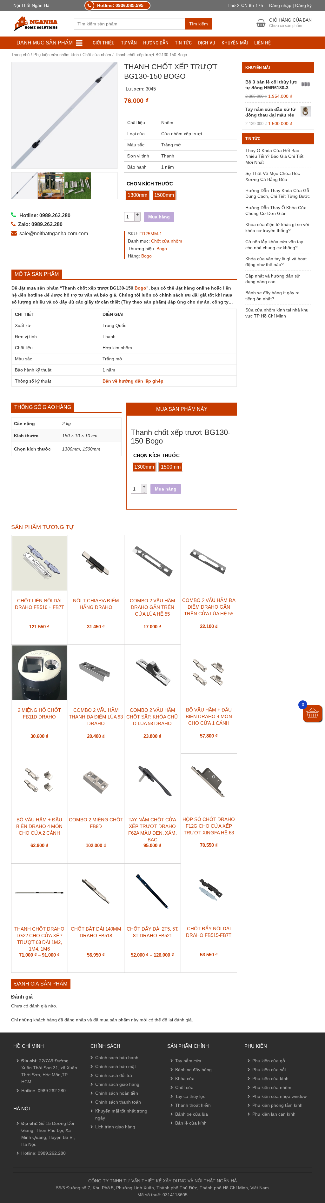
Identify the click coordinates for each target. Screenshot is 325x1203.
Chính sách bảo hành (116, 1057)
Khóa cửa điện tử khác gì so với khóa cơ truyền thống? (277, 227)
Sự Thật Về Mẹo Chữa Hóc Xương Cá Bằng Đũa (272, 176)
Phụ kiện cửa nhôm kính (56, 54)
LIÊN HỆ (262, 43)
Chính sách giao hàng (117, 1084)
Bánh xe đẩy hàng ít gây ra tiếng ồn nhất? (272, 295)
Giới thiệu (104, 43)
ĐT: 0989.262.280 (28, 1150)
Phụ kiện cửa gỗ (268, 1060)
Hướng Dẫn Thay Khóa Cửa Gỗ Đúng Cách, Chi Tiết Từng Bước (277, 193)
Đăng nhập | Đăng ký (290, 5)
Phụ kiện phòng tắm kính (277, 1105)
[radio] (137, 195)
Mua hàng (159, 216)
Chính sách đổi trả (113, 1075)
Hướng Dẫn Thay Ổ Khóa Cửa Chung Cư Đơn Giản (276, 210)
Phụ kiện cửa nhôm (271, 1087)
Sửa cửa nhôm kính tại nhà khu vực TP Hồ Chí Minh (276, 312)
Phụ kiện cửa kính (270, 1078)
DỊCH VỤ (206, 43)
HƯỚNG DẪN (156, 43)
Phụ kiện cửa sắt (269, 1069)
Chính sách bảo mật (115, 1066)
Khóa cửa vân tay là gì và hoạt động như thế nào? (276, 261)
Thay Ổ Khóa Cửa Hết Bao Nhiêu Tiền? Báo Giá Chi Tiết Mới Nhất (274, 156)
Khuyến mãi (235, 43)
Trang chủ (20, 54)
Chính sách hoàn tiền (116, 1093)
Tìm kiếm (198, 23)
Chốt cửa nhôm (97, 54)
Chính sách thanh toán (118, 1102)
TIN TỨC (183, 43)
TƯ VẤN (129, 43)
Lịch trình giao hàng (115, 1126)
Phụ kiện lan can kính (273, 1114)
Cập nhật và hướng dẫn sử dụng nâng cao (272, 278)
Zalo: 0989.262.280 (30, 1168)
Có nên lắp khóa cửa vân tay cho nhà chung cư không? (274, 244)
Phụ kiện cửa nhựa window (279, 1096)
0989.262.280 (52, 1090)
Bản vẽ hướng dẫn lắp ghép (133, 381)
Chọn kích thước (150, 183)
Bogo (161, 248)
